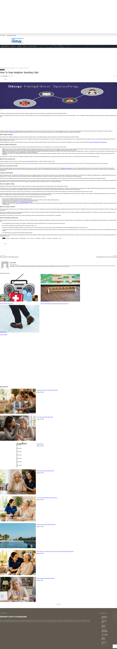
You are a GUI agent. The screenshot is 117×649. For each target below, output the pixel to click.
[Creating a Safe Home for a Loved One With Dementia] (18, 401)
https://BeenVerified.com (13, 264)
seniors (60, 238)
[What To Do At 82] (18, 455)
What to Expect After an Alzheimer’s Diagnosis (45, 578)
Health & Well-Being (6, 67)
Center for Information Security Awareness (98, 142)
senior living (44, 238)
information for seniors (14, 238)
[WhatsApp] (24, 79)
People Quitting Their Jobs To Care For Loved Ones (106, 256)
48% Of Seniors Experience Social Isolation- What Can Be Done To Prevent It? (55, 303)
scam (42, 139)
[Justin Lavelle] (1, 76)
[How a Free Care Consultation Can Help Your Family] (18, 508)
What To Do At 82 (40, 443)
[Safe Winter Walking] (19, 319)
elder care (7, 238)
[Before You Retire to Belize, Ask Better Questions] (18, 535)
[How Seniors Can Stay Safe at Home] (19, 288)
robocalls (61, 131)
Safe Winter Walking (3, 334)
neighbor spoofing (13, 132)
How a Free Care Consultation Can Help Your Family (47, 497)
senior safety (49, 238)
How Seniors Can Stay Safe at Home (6, 303)
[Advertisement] (57, 40)
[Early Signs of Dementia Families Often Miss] (18, 481)
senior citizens (38, 238)
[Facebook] (116, 35)
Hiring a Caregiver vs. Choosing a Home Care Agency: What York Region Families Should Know (55, 551)
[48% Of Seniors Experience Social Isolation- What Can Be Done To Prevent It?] (60, 288)
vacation (58, 149)
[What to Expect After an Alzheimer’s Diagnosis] (18, 589)
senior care (32, 238)
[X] (16, 79)
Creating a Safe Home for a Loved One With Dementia (47, 390)
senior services (55, 238)
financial (31, 161)
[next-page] (3, 338)
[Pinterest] (20, 79)
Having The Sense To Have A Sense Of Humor (9, 256)
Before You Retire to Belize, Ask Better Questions (46, 524)
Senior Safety (12, 67)
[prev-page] (1, 338)
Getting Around (3, 331)
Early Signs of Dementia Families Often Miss (45, 470)
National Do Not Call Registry (22, 203)
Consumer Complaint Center (66, 168)
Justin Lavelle (13, 262)
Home (1, 67)
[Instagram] (114, 618)
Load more (58, 604)
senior (28, 238)
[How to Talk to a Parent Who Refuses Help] (18, 428)
